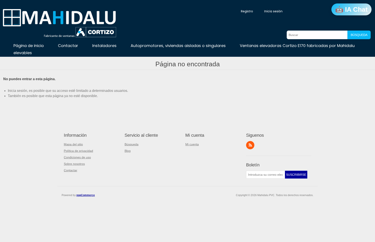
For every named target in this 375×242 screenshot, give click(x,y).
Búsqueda (359, 35)
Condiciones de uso (77, 157)
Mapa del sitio (73, 144)
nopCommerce (85, 195)
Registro (247, 11)
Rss (250, 145)
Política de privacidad (78, 151)
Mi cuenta (192, 144)
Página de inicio (28, 45)
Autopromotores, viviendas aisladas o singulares (178, 45)
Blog (128, 151)
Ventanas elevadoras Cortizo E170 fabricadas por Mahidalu (297, 45)
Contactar (68, 45)
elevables (22, 52)
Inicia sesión (273, 11)
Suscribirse (296, 174)
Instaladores (104, 45)
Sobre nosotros (74, 164)
